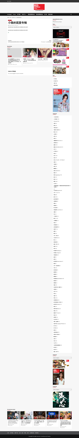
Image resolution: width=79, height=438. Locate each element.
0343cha (10, 25)
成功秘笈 (55, 224)
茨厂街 (55, 325)
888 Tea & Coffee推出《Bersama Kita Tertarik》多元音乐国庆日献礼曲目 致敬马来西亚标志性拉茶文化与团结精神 (65, 423)
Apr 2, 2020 (15, 64)
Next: (46, 41)
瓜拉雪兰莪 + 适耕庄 (57, 287)
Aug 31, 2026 (10, 425)
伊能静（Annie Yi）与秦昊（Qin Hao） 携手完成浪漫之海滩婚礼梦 (29, 60)
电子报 (45, 14)
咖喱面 (55, 168)
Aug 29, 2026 (23, 425)
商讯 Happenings (57, 174)
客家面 (55, 205)
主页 (8, 432)
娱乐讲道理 (56, 199)
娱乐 (54, 196)
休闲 (54, 136)
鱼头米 (55, 349)
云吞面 (55, 134)
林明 (54, 259)
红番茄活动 (56, 300)
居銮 (54, 211)
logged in (14, 73)
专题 (54, 123)
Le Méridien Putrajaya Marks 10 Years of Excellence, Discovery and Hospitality (13, 422)
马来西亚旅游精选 (57, 345)
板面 (54, 257)
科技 (54, 297)
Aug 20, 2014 (44, 60)
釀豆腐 (55, 336)
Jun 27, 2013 (14, 25)
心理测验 (55, 220)
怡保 (54, 222)
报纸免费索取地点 (39, 14)
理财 (54, 284)
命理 (54, 166)
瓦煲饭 (55, 289)
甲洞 (54, 293)
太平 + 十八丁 (56, 192)
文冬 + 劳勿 (56, 235)
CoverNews (43, 436)
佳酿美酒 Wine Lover (57, 140)
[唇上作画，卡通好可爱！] (45, 53)
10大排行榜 (56, 116)
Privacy (14, 14)
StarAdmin (25, 63)
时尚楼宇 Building (57, 250)
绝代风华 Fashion (57, 304)
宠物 (54, 203)
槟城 (54, 263)
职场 (54, 315)
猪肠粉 (55, 282)
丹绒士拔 (55, 127)
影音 (54, 218)
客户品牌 (55, 207)
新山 (54, 239)
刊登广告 (23, 14)
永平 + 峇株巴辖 (56, 265)
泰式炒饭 (55, 269)
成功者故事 (56, 226)
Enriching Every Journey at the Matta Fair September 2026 (52, 422)
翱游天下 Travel (56, 312)
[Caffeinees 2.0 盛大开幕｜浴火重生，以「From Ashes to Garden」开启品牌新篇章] (26, 415)
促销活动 (55, 142)
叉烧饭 (55, 164)
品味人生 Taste (56, 170)
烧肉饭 (55, 274)
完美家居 (55, 201)
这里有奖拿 (56, 332)
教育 (54, 233)
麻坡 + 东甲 (56, 351)
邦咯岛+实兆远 (56, 334)
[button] (71, 14)
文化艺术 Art (56, 237)
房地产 (55, 229)
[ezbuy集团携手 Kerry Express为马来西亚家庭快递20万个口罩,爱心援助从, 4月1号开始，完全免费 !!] (14, 53)
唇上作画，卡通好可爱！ (43, 59)
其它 (54, 155)
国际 (39, 56)
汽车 (54, 267)
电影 (54, 295)
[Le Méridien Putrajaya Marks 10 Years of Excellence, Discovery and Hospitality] (13, 415)
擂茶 (54, 231)
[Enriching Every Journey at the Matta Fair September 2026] (52, 415)
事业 (54, 131)
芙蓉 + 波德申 (56, 321)
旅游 (54, 246)
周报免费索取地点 (31, 14)
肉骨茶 (55, 317)
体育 (54, 138)
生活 (54, 291)
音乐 (54, 340)
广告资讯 (55, 216)
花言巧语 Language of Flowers (59, 323)
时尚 (54, 248)
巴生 (54, 214)
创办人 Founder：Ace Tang (58, 159)
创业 (54, 157)
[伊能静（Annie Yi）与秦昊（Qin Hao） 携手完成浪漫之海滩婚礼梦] (29, 53)
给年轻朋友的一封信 (57, 302)
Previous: (16, 41)
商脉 (54, 172)
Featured (55, 121)
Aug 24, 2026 (49, 425)
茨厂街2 (55, 327)
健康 (54, 144)
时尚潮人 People (56, 252)
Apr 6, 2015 (29, 63)
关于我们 (19, 14)
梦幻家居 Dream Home (58, 261)
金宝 (54, 338)
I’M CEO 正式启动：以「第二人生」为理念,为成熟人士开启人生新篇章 (39, 422)
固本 (54, 177)
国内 (54, 179)
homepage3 (9, 14)
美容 (54, 306)
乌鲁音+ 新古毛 (56, 129)
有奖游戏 (55, 254)
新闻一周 (10, 20)
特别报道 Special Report (58, 278)
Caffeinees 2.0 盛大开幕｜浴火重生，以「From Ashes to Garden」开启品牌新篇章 (26, 422)
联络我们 (37, 432)
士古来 (55, 183)
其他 (54, 153)
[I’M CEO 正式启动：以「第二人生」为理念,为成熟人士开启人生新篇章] (39, 415)
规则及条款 (50, 14)
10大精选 (55, 119)
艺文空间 (55, 319)
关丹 (54, 149)
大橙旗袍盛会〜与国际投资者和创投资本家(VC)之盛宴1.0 (62, 186)
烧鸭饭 (55, 276)
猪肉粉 (55, 280)
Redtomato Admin (11, 424)
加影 (54, 162)
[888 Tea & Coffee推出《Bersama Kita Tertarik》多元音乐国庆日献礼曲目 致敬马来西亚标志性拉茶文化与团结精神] (65, 415)
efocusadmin (11, 64)
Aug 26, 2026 (36, 425)
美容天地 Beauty (57, 308)
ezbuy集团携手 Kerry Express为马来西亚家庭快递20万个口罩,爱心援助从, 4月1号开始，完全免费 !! (14, 61)
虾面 (54, 330)
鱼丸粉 (55, 347)
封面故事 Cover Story (57, 209)
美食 (54, 310)
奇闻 (54, 194)
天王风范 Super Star (57, 190)
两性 (54, 125)
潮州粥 (55, 272)
